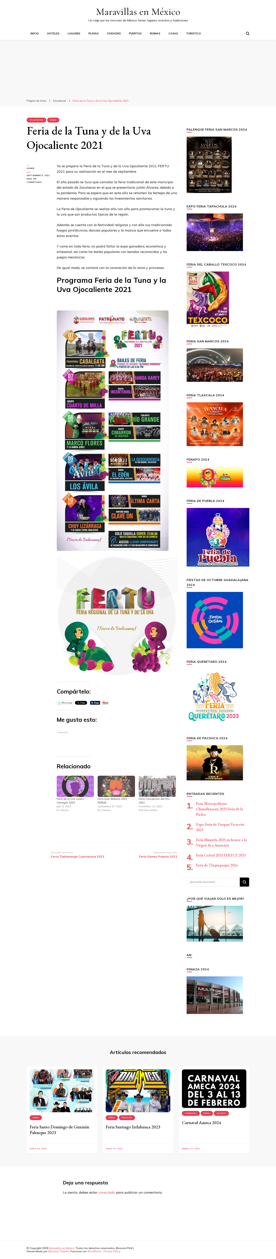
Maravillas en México (138, 11)
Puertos (135, 33)
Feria (53, 120)
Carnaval (191, 1113)
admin (30, 168)
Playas (93, 33)
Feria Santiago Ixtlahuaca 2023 (133, 1127)
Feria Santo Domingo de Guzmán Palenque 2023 (59, 1129)
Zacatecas (36, 120)
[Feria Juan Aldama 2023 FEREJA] (116, 786)
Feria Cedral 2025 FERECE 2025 (221, 855)
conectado (106, 1192)
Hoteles (53, 33)
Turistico (193, 33)
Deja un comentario (39, 181)
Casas (173, 33)
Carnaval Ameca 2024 (201, 1122)
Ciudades (114, 33)
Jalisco (221, 1113)
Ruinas (155, 33)
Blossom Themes (58, 1251)
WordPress (94, 1251)
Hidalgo (127, 1117)
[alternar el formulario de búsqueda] (247, 33)
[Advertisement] (138, 68)
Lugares (74, 33)
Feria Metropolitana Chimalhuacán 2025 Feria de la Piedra (219, 809)
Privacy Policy (111, 1251)
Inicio (34, 33)
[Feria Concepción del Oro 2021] (157, 786)
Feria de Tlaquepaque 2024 (217, 865)
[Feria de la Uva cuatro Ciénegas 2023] (75, 786)
